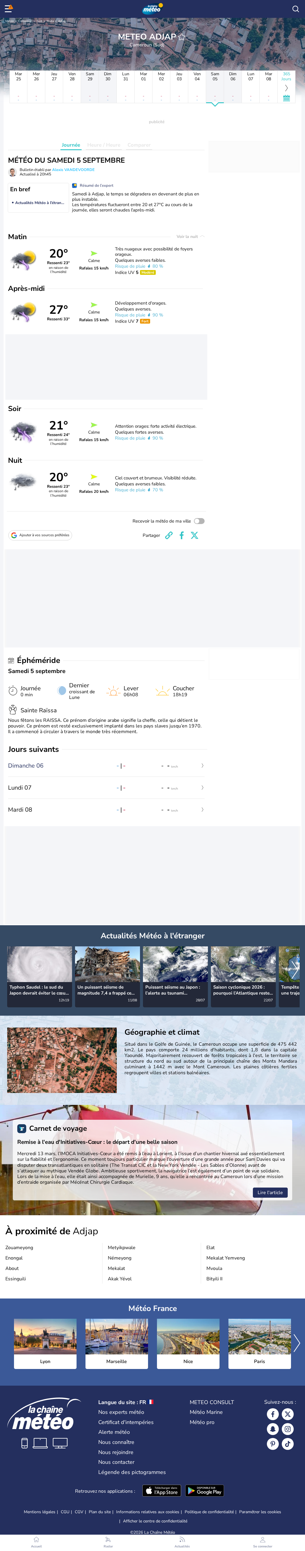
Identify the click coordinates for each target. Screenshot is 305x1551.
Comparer (139, 145)
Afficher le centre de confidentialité (155, 1521)
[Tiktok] (288, 1444)
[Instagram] (288, 1429)
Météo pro (202, 1422)
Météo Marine (206, 1412)
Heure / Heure (103, 145)
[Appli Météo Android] (204, 1491)
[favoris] (181, 37)
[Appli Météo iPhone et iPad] (161, 1491)
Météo (9, 21)
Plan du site (100, 1512)
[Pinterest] (273, 1444)
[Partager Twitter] (194, 535)
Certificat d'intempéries (126, 1422)
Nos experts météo (121, 1412)
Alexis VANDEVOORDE (73, 169)
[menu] (9, 9)
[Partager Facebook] (182, 535)
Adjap (62, 21)
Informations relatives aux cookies (147, 1512)
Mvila (50, 21)
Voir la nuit (188, 236)
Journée (71, 145)
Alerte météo (114, 1432)
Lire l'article (270, 1192)
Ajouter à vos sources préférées (44, 535)
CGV (79, 1512)
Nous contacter (116, 1462)
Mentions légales (39, 1512)
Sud (39, 21)
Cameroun (25, 21)
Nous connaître (116, 1442)
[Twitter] (288, 1414)
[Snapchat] (273, 1429)
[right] (295, 970)
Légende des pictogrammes (132, 1472)
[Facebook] (273, 1414)
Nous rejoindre (115, 1452)
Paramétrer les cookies (260, 1512)
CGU (65, 1512)
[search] (296, 9)
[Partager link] (169, 535)
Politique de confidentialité (209, 1512)
